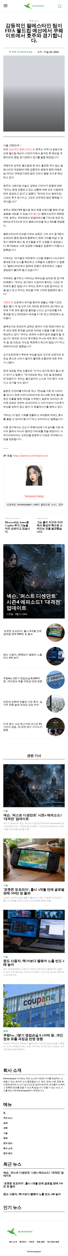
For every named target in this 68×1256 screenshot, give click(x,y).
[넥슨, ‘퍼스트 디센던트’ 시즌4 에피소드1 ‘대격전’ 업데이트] (34, 581)
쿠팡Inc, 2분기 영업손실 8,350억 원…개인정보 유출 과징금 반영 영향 (22, 680)
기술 (5, 811)
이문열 (10, 614)
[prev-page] (53, 549)
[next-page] (59, 549)
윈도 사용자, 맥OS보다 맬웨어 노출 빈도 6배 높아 (33, 963)
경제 (5, 1031)
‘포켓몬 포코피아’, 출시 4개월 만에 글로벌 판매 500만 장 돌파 (22, 633)
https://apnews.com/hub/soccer (30, 455)
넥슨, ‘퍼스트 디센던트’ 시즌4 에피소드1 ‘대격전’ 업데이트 (34, 602)
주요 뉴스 (34, 20)
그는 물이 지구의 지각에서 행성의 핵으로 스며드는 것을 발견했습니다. (50, 527)
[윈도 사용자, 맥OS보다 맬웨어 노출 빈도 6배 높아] (55, 656)
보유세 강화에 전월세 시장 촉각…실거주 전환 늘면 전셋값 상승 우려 (22, 703)
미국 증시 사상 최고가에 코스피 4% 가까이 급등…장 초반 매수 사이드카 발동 (22, 726)
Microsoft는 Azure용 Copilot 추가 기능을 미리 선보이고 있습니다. (17, 527)
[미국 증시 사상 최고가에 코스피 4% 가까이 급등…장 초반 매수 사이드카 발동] (55, 727)
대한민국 (8, 302)
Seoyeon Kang (24, 52)
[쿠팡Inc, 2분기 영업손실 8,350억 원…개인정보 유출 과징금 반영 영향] (55, 680)
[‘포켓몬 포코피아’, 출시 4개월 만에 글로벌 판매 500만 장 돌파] (55, 632)
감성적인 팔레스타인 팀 (22, 149)
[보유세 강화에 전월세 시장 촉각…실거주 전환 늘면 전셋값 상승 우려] (55, 703)
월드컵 (37, 213)
